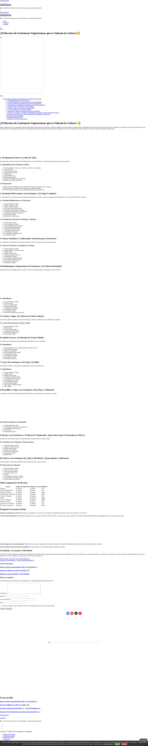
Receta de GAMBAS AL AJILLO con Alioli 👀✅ (14, 570)
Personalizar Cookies (9, 736)
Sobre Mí (5, 22)
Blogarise (20, 731)
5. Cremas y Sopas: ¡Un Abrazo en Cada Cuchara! (20, 106)
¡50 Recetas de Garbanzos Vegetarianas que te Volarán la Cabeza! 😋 (22, 99)
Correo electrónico (5, 599)
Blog (1, 29)
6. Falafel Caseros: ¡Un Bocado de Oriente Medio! (20, 108)
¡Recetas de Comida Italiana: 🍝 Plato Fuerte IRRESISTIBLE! (17, 560)
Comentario (3, 593)
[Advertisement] (51, 143)
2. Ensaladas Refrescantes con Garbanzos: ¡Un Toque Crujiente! (24, 102)
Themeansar (29, 731)
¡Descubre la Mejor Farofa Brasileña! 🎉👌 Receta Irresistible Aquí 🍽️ (21, 708)
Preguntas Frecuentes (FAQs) (15, 117)
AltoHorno (5, 4)
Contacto (5, 24)
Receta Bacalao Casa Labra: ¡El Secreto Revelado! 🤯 (15, 558)
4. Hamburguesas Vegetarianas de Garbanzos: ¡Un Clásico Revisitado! (26, 105)
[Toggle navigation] (0, 11)
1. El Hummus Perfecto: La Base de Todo (18, 100)
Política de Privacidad (9, 734)
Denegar (124, 744)
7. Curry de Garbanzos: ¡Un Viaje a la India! (19, 109)
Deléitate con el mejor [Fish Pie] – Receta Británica (14, 574)
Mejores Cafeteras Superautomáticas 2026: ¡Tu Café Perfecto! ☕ (19, 567)
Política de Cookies (8, 737)
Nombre (2, 596)
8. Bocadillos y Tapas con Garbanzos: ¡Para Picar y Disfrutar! (23, 111)
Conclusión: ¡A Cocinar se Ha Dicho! (17, 119)
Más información (108, 744)
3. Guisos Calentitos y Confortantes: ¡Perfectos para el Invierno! (24, 103)
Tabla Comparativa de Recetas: (15, 115)
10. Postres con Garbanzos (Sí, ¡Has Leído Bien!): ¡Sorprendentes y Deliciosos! (28, 114)
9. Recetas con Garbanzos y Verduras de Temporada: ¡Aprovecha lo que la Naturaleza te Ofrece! (33, 112)
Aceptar (117, 744)
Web (1, 602)
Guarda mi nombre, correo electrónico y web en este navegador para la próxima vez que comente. (28, 605)
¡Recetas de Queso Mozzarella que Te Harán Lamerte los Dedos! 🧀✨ (20, 712)
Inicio (5, 21)
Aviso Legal (6, 739)
